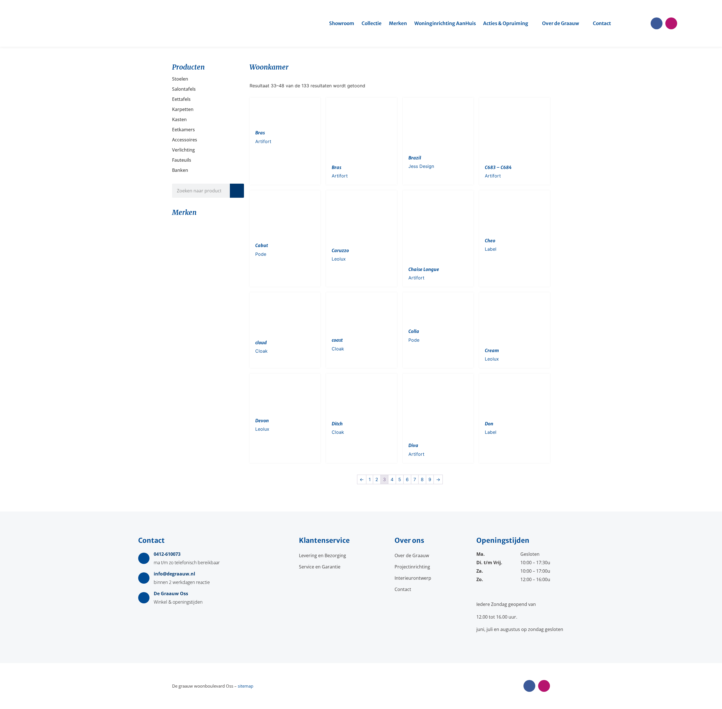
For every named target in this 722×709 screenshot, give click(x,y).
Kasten (179, 119)
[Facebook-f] (656, 23)
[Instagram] (671, 23)
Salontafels (184, 89)
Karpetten (182, 109)
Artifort (263, 141)
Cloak (261, 351)
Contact (602, 23)
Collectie (372, 23)
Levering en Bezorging (322, 555)
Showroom (341, 23)
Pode (260, 254)
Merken (398, 23)
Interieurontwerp (413, 578)
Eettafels (181, 99)
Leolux (339, 259)
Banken (180, 170)
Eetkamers (183, 129)
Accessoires (184, 140)
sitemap (245, 686)
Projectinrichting (412, 567)
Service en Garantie (319, 567)
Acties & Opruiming (505, 23)
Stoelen (180, 79)
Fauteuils (181, 160)
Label (490, 249)
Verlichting (183, 150)
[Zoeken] (237, 191)
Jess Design (421, 166)
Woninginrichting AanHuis (445, 23)
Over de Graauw (560, 23)
